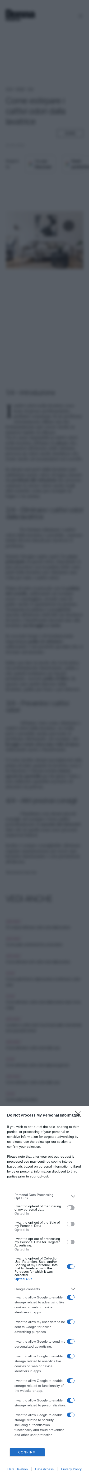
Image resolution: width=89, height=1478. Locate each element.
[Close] (79, 1115)
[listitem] (44, 1196)
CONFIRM (27, 1452)
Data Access (44, 1469)
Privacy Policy (71, 1469)
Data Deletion (17, 1469)
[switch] (71, 1207)
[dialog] (44, 1292)
